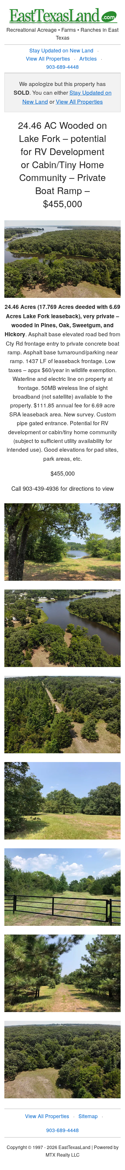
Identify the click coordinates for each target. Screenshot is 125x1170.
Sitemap (88, 1116)
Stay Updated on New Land (61, 50)
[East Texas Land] (62, 15)
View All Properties (48, 58)
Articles (88, 58)
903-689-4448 (62, 66)
